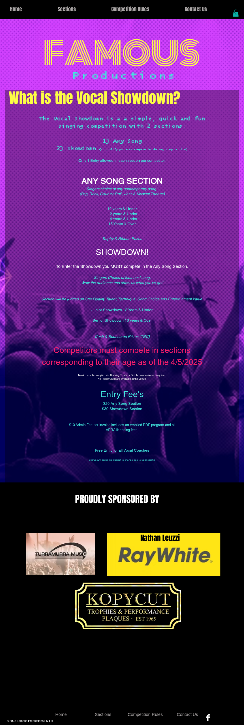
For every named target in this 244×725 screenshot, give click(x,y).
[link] (236, 13)
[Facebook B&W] (208, 717)
